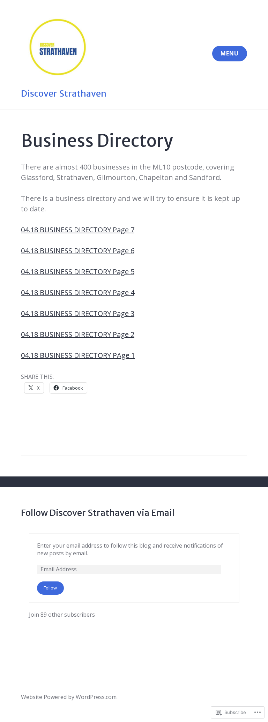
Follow (50, 588)
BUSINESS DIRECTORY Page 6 (87, 250)
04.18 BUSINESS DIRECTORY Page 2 (77, 334)
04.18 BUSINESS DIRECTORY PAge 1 (78, 355)
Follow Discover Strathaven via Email (97, 512)
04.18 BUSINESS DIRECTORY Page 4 (77, 292)
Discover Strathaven (63, 93)
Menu (230, 53)
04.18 (30, 250)
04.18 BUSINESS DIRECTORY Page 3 (77, 313)
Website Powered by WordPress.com (69, 697)
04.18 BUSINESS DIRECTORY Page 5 (77, 271)
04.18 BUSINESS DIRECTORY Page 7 (77, 229)
